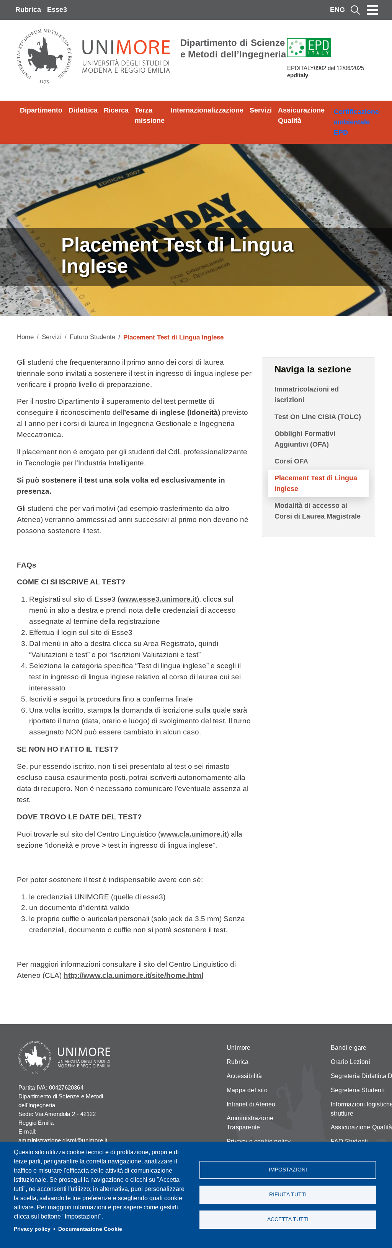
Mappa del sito (247, 1090)
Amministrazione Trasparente (250, 1123)
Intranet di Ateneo (251, 1104)
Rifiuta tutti (288, 1194)
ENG (337, 9)
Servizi (261, 110)
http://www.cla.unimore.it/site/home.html (133, 975)
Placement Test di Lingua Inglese (315, 483)
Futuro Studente (92, 337)
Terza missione (150, 115)
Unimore (238, 1047)
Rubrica (28, 9)
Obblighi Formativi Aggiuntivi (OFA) (304, 439)
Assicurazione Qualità (301, 115)
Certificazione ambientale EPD (356, 122)
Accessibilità (244, 1076)
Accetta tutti (288, 1219)
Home (25, 337)
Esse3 (57, 9)
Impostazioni (288, 1170)
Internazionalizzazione (207, 110)
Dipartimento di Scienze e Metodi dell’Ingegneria (233, 48)
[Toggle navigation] (372, 10)
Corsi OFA (291, 461)
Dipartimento (41, 110)
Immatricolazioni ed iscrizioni (306, 394)
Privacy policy (32, 1229)
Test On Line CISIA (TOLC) (317, 417)
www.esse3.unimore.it (158, 599)
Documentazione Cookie (90, 1229)
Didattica (83, 110)
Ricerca (116, 110)
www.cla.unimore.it (193, 834)
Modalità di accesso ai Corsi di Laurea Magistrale (317, 511)
